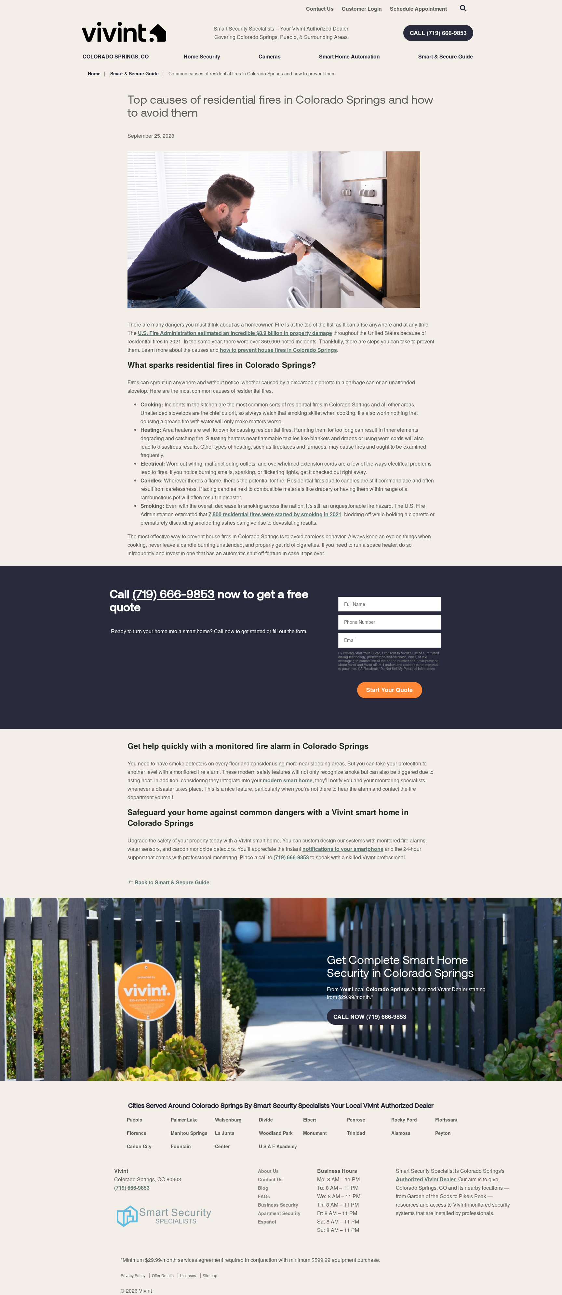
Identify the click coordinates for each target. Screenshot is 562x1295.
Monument (315, 1133)
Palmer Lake (184, 1119)
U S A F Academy (278, 1146)
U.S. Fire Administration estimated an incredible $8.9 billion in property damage (235, 333)
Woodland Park (276, 1133)
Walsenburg (228, 1119)
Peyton (443, 1133)
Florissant (446, 1119)
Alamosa (400, 1133)
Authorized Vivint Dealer (426, 1179)
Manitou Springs (189, 1133)
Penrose (356, 1119)
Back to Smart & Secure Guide (172, 882)
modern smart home (288, 780)
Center (222, 1146)
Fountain (181, 1146)
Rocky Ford (404, 1119)
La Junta (224, 1133)
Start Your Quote (389, 690)
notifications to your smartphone (342, 849)
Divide (266, 1119)
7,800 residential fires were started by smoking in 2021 (274, 514)
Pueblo (134, 1119)
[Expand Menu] (223, 56)
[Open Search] (463, 8)
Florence (136, 1133)
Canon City (139, 1146)
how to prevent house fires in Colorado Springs (278, 349)
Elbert (309, 1119)
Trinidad (356, 1133)
